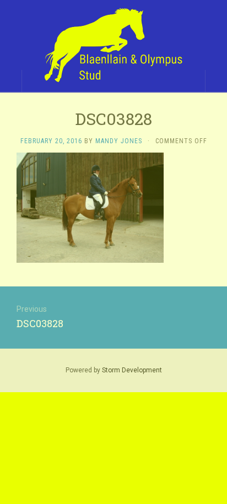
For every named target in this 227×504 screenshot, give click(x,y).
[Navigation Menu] (216, 81)
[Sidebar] (11, 81)
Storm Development (132, 370)
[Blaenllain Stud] (113, 45)
